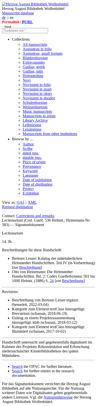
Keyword (30, 171)
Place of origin (34, 162)
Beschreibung (30, 267)
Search (17, 366)
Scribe (28, 148)
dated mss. (31, 153)
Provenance (32, 166)
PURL (27, 22)
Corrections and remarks (35, 216)
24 (52, 281)
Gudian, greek (34, 67)
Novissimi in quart (37, 89)
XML (32, 202)
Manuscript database (18, 13)
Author (28, 144)
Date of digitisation (37, 184)
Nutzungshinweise (58, 397)
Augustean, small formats (42, 53)
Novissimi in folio (37, 85)
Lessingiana (32, 129)
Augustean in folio (37, 49)
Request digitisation (17, 207)
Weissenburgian (35, 107)
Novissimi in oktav (37, 93)
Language (30, 175)
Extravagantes (34, 62)
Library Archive (35, 120)
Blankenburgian (35, 58)
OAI (20, 202)
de (4, 17)
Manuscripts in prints (39, 116)
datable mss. (32, 157)
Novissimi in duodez (39, 98)
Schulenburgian (35, 102)
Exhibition (31, 193)
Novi (27, 80)
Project (28, 189)
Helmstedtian (33, 76)
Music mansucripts (37, 111)
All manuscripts (35, 44)
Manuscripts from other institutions (50, 134)
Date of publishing (37, 180)
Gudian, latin (33, 71)
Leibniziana (32, 125)
